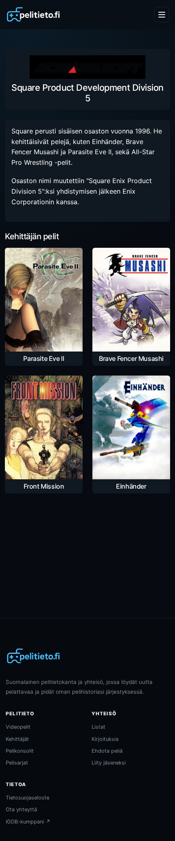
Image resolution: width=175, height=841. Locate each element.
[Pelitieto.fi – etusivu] (33, 15)
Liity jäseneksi (109, 763)
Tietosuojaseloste (27, 798)
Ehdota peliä (107, 751)
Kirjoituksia (105, 739)
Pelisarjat (17, 763)
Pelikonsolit (20, 751)
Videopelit (18, 727)
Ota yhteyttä (21, 809)
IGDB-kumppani (28, 822)
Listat (98, 727)
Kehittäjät (17, 739)
